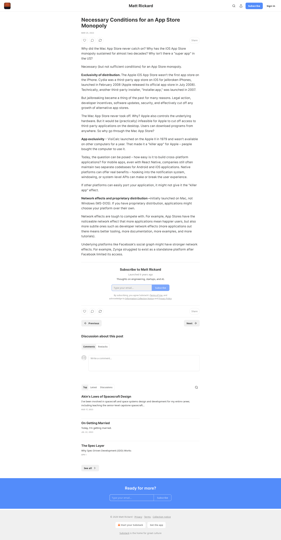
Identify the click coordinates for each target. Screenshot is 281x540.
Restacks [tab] (102, 346)
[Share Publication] (241, 6)
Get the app (156, 524)
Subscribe (254, 5)
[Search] (234, 6)
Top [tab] (85, 387)
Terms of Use (156, 295)
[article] (140, 405)
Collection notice (162, 516)
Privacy (138, 516)
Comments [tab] (89, 346)
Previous (93, 323)
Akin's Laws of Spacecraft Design (106, 396)
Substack (124, 533)
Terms (147, 516)
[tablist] (95, 346)
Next (190, 323)
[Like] (84, 40)
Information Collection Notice (139, 298)
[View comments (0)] (92, 40)
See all (88, 468)
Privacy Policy (165, 298)
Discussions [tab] (106, 387)
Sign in (271, 5)
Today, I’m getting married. (96, 427)
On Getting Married (95, 423)
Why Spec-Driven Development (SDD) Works (106, 450)
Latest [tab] (93, 387)
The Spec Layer (92, 446)
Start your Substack (132, 524)
